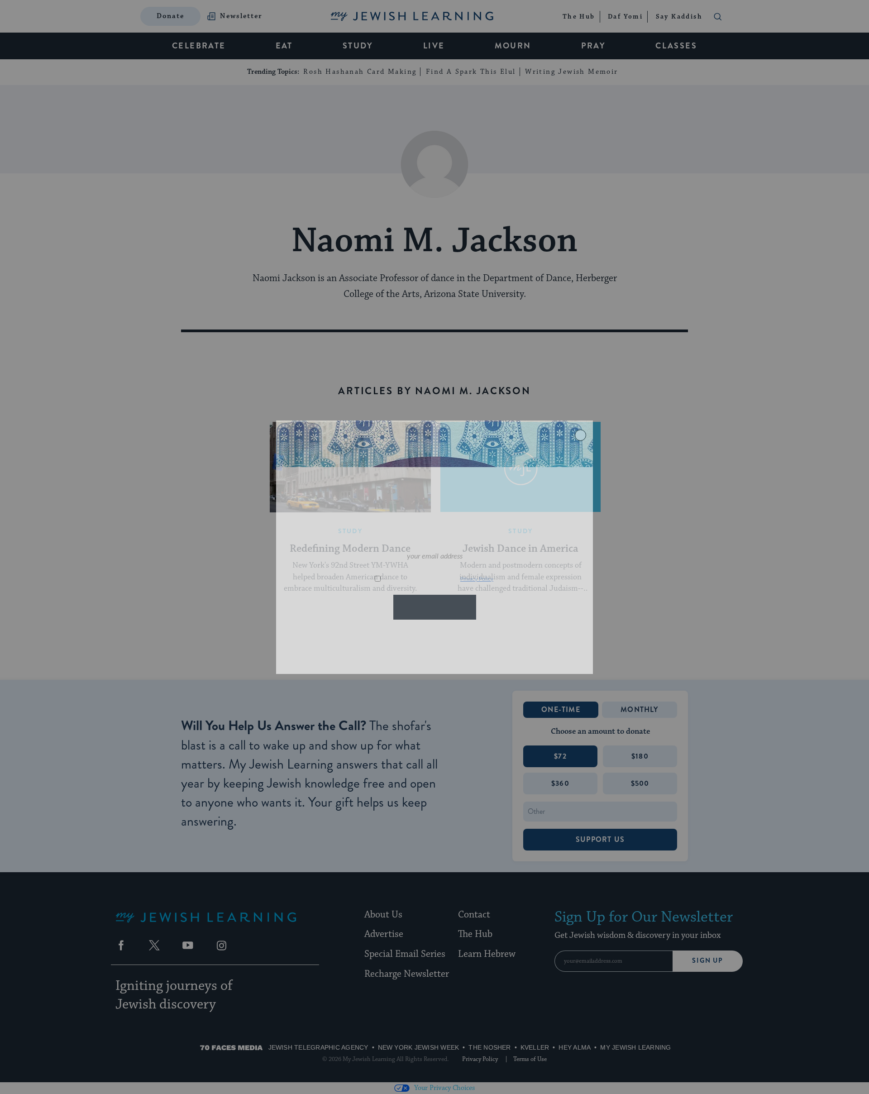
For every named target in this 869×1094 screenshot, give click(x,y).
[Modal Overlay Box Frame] (434, 547)
